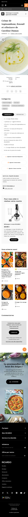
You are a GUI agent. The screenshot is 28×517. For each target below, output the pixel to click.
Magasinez (14, 239)
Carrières (4, 484)
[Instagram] (12, 493)
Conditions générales (14, 512)
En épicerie (4, 478)
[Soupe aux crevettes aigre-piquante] (20, 259)
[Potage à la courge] (20, 292)
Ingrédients (8, 114)
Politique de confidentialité (14, 509)
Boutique (4, 469)
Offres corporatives (6, 481)
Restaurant (4, 472)
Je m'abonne (15, 381)
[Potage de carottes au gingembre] (7, 292)
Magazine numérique (7, 487)
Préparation (20, 114)
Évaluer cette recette (16, 33)
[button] (26, 5)
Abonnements (5, 475)
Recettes (4, 466)
